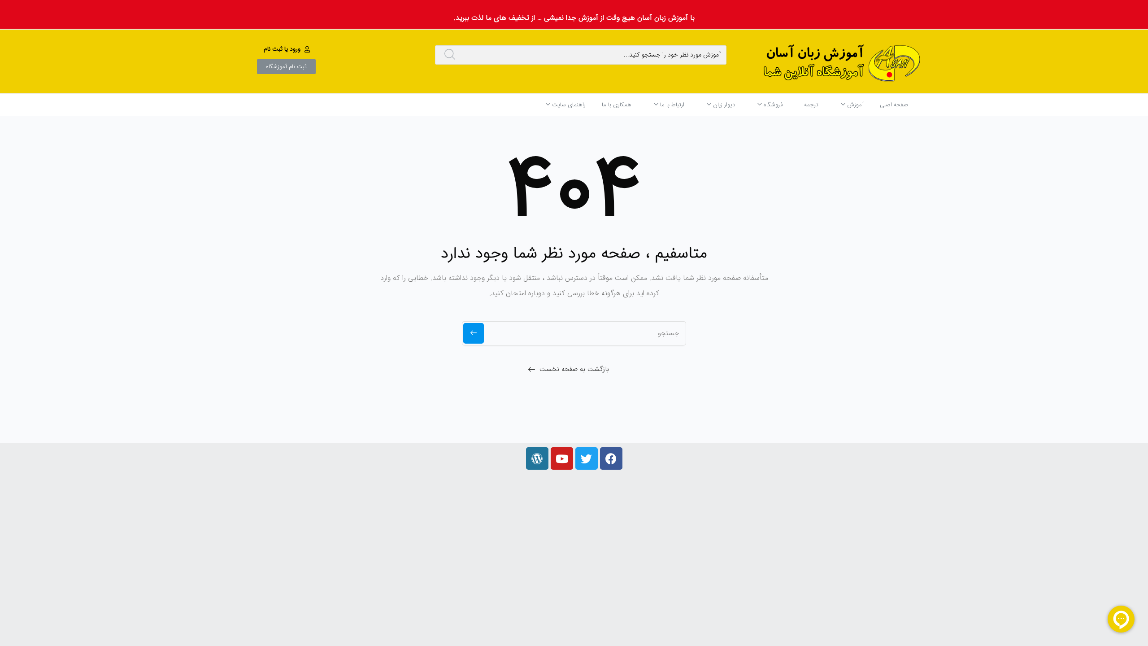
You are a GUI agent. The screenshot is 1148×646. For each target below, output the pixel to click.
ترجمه (811, 104)
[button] (288, 49)
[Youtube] (562, 458)
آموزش (854, 104)
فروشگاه (772, 104)
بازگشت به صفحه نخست (574, 369)
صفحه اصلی (894, 104)
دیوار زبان (723, 104)
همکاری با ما (616, 104)
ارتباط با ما (671, 104)
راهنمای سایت (568, 104)
